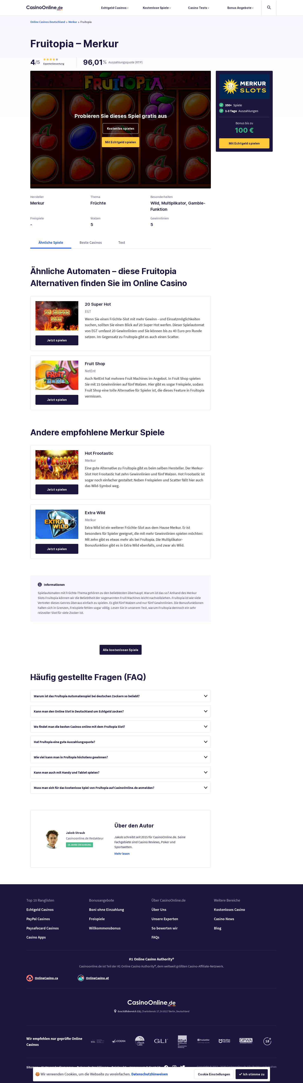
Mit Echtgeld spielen (244, 143)
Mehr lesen (122, 853)
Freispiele (97, 918)
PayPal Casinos (38, 918)
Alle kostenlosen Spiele (120, 650)
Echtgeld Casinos (114, 7)
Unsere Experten (165, 918)
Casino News (224, 918)
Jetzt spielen (57, 340)
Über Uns (159, 909)
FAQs (155, 937)
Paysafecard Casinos (42, 928)
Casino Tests (198, 7)
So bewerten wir (165, 928)
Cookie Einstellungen (214, 1074)
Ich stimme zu (253, 1074)
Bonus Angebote (239, 7)
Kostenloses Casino (229, 909)
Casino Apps (36, 937)
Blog (217, 928)
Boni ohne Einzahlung (106, 909)
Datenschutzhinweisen (149, 1074)
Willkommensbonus (105, 928)
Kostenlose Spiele (156, 7)
